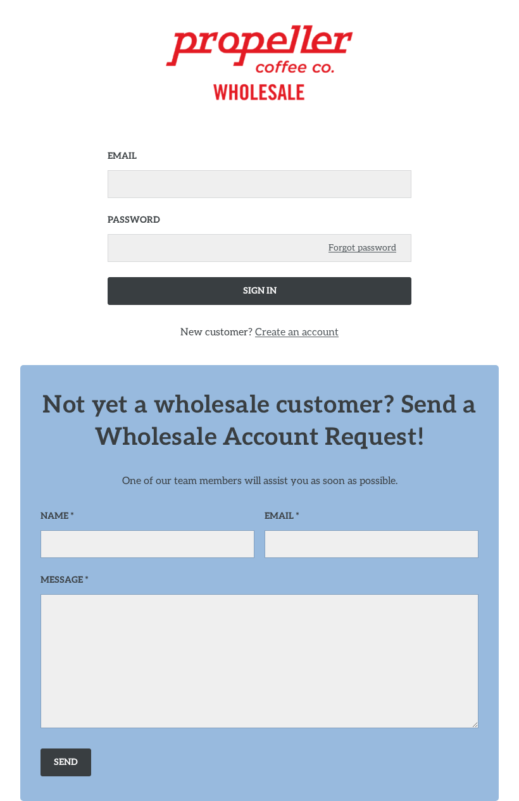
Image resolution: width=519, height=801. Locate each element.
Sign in (260, 290)
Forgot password (362, 247)
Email (122, 156)
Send (66, 762)
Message (62, 579)
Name (54, 516)
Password (134, 219)
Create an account (297, 332)
